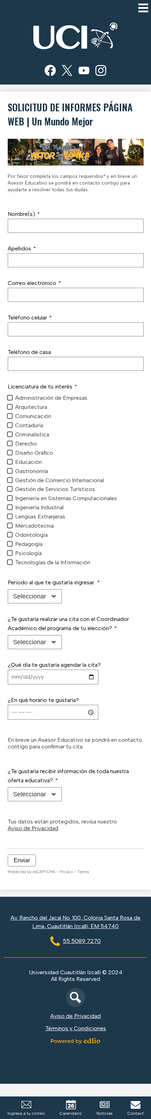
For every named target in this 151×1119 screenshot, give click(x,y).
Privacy (66, 871)
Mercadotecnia (34, 525)
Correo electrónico (34, 283)
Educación (28, 462)
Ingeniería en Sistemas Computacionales (66, 498)
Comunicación (33, 416)
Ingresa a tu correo (26, 1113)
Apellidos (22, 248)
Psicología (28, 553)
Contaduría (29, 425)
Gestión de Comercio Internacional (59, 480)
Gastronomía (31, 471)
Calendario (71, 1113)
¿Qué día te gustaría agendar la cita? (54, 664)
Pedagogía (28, 544)
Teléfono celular (30, 317)
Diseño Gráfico (34, 452)
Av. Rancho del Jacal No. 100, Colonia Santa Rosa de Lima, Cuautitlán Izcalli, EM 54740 (75, 922)
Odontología (31, 534)
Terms (83, 871)
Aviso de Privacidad (33, 828)
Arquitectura (31, 407)
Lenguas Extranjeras (40, 516)
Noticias (105, 1113)
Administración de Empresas (51, 397)
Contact (135, 1113)
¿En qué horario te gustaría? (43, 700)
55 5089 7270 (82, 941)
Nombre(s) (24, 214)
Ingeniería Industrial (39, 507)
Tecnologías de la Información (52, 562)
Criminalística (32, 434)
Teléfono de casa (29, 352)
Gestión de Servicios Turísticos (55, 489)
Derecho (26, 443)
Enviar (22, 860)
